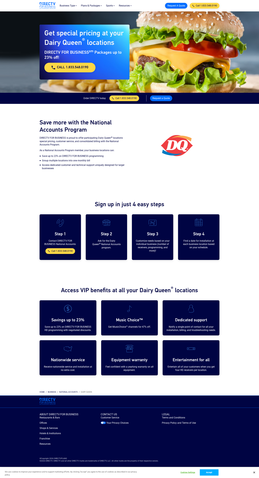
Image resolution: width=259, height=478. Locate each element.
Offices (43, 422)
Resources (45, 443)
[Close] (254, 472)
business (52, 392)
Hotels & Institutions (50, 433)
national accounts (68, 392)
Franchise (45, 438)
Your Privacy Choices (117, 422)
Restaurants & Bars (50, 417)
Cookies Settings (187, 472)
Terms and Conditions (173, 417)
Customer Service (110, 417)
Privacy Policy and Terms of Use (179, 422)
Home (42, 392)
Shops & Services (49, 428)
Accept (209, 472)
